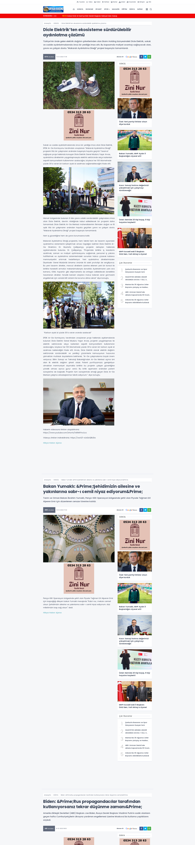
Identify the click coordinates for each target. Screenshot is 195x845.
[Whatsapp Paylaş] (149, 57)
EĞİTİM (124, 9)
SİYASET (98, 9)
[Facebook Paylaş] (141, 57)
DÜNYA (132, 9)
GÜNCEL (80, 9)
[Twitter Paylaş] (145, 57)
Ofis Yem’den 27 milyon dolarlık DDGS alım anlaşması (87, 16)
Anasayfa (47, 23)
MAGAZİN (115, 9)
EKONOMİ (89, 9)
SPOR (106, 9)
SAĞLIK (140, 9)
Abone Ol (120, 57)
